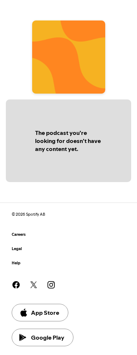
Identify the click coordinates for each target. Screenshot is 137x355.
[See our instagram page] (51, 284)
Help (16, 263)
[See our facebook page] (16, 284)
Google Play (47, 337)
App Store (45, 313)
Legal (17, 249)
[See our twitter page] (33, 284)
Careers (19, 234)
